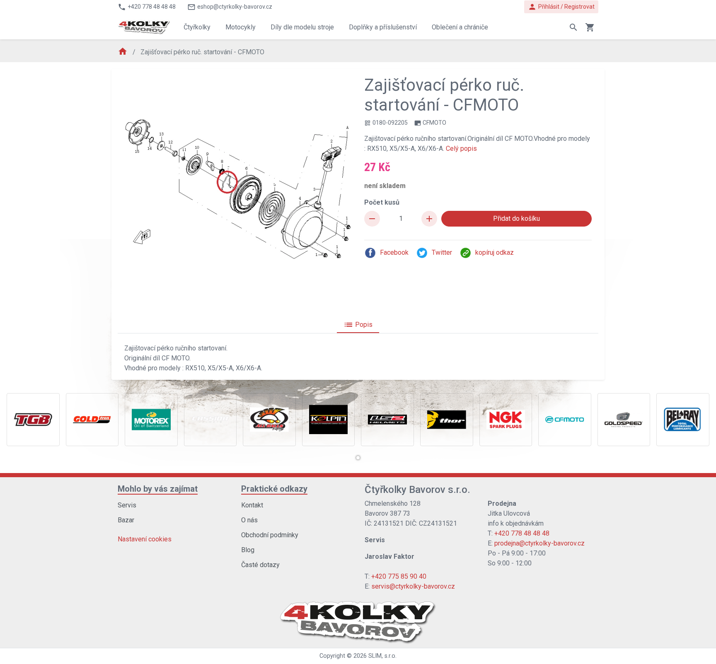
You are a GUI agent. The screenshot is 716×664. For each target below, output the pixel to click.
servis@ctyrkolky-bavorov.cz (413, 586)
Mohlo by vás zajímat (158, 489)
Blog (247, 550)
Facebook (394, 252)
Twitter (442, 252)
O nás (249, 520)
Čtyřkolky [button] (197, 27)
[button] (358, 457)
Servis (127, 505)
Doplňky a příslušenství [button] (383, 27)
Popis (358, 325)
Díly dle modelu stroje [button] (302, 27)
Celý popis (461, 148)
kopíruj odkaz (494, 252)
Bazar (126, 520)
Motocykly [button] (240, 27)
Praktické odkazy (274, 489)
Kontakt (252, 505)
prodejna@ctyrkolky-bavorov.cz (539, 543)
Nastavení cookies (145, 539)
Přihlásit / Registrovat (561, 6)
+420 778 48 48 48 (521, 533)
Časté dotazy (260, 565)
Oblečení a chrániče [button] (460, 27)
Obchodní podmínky (269, 535)
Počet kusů (381, 202)
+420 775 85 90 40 (398, 576)
